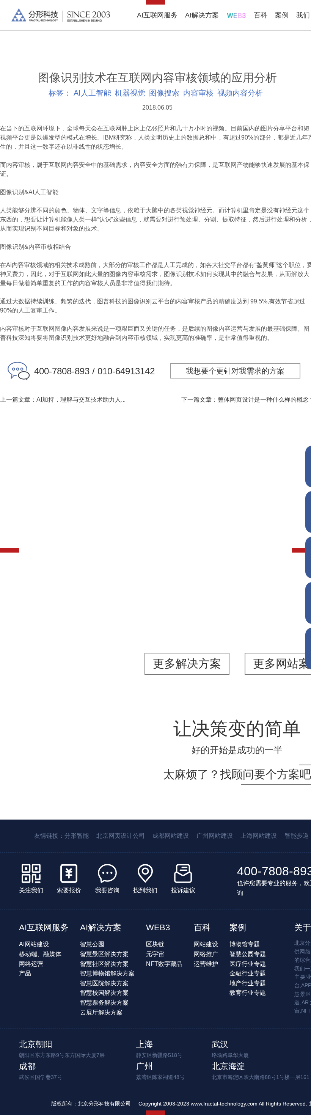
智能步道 (76, 556)
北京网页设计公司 (120, 835)
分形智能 (76, 835)
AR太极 (274, 551)
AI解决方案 (202, 15)
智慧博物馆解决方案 (107, 973)
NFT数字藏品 (164, 964)
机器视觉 (130, 93)
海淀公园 (233, 504)
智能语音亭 (233, 561)
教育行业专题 (247, 992)
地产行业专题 (247, 983)
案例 (282, 15)
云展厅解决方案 (101, 1012)
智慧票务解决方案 (104, 1002)
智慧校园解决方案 (104, 992)
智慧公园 (124, 546)
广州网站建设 (214, 835)
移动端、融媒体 (40, 954)
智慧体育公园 (38, 556)
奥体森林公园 (79, 508)
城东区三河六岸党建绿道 (233, 603)
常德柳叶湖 (79, 603)
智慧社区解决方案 (104, 964)
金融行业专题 (247, 973)
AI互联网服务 (157, 15)
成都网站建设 (170, 835)
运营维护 (206, 964)
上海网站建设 (258, 835)
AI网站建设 (34, 944)
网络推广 (206, 954)
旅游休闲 (35, 546)
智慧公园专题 (247, 954)
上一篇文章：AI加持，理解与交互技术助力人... (63, 399)
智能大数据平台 (117, 556)
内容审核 (198, 93)
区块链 (155, 944)
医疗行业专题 (247, 964)
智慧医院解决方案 (104, 983)
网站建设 (206, 944)
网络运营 (31, 964)
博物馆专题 (244, 944)
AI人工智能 (92, 93)
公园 (61, 546)
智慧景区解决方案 (104, 954)
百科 (260, 15)
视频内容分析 (240, 93)
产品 (25, 973)
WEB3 (158, 927)
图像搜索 (164, 93)
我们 (303, 15)
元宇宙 (155, 954)
